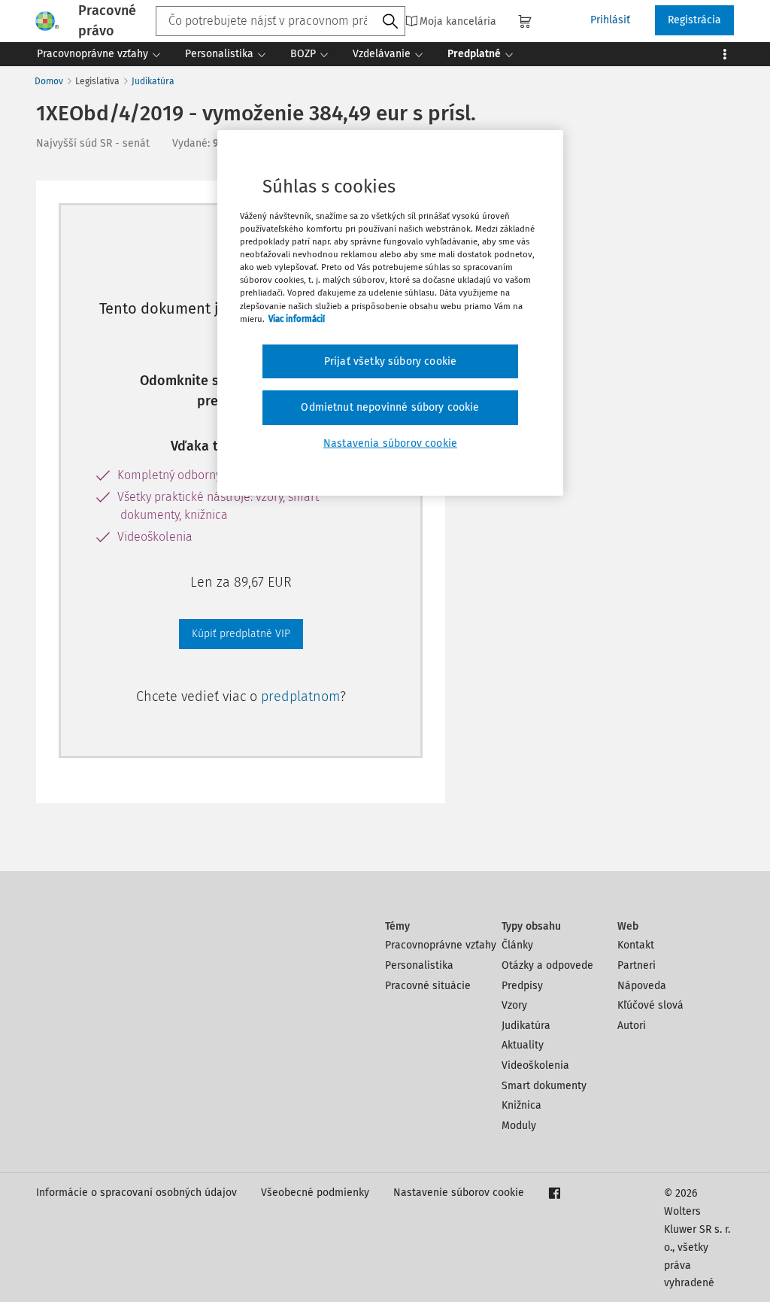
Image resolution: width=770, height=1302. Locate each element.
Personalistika (419, 965)
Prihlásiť (610, 20)
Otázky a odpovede (547, 965)
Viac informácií (296, 319)
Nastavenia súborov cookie (390, 443)
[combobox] (280, 21)
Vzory (514, 1005)
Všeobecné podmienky (315, 1192)
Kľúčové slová (650, 1005)
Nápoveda (641, 985)
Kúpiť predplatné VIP (241, 633)
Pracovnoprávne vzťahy (440, 945)
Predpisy (522, 985)
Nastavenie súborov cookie (458, 1192)
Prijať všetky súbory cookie (390, 361)
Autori (631, 1025)
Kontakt (635, 945)
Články (517, 945)
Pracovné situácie (428, 985)
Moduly (519, 1125)
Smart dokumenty (544, 1085)
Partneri (636, 965)
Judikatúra (153, 81)
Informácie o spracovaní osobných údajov (136, 1192)
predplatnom (300, 696)
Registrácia (694, 20)
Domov (49, 81)
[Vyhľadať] (390, 22)
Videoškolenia (535, 1065)
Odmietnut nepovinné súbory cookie (390, 407)
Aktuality (523, 1045)
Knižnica (521, 1105)
